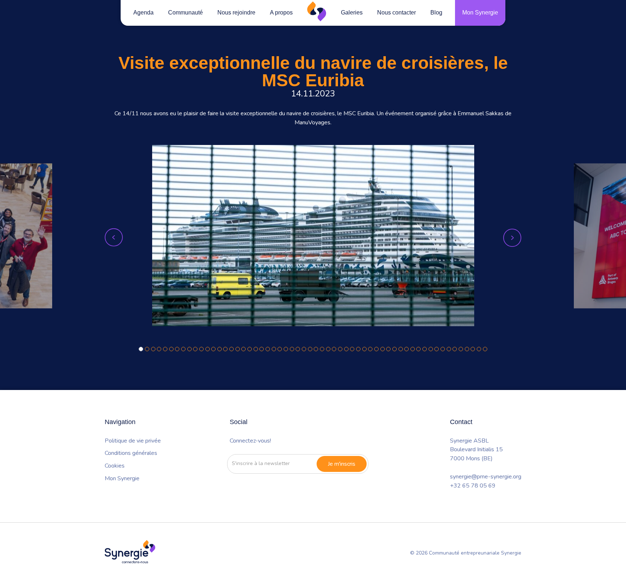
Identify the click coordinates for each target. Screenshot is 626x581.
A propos (281, 12)
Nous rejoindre (236, 12)
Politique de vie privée (133, 441)
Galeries (352, 12)
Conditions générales (131, 453)
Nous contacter (396, 12)
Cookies (115, 466)
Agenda (143, 12)
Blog (436, 12)
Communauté (185, 12)
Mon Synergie (480, 12)
